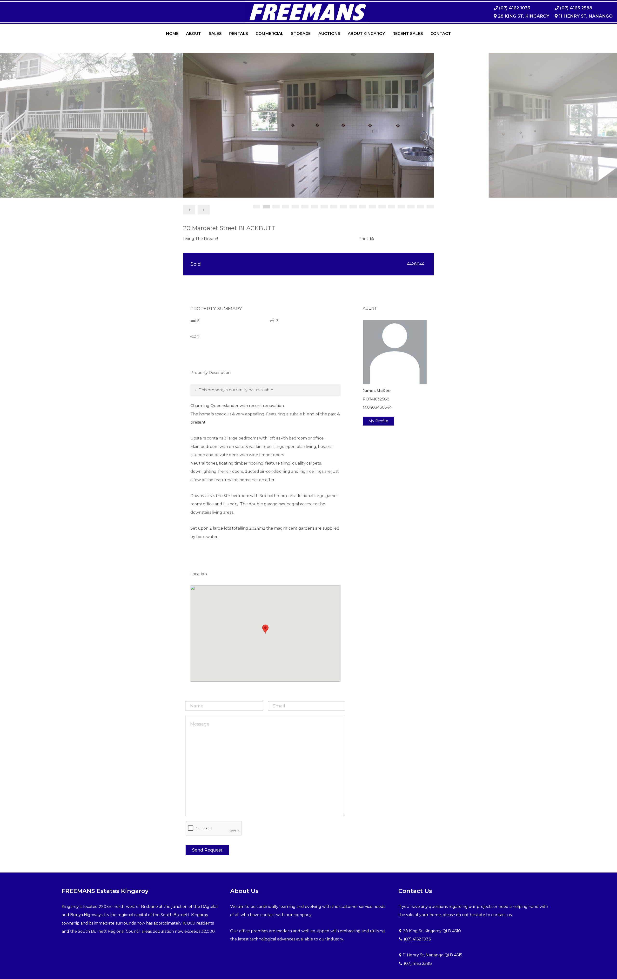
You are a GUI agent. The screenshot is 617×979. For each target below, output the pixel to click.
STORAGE (301, 33)
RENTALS (238, 33)
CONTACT (440, 33)
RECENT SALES (408, 33)
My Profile (378, 421)
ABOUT (193, 33)
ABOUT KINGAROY (366, 33)
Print (363, 238)
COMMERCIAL (269, 33)
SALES (215, 33)
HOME (172, 33)
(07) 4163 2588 (417, 963)
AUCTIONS (329, 33)
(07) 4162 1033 (417, 939)
